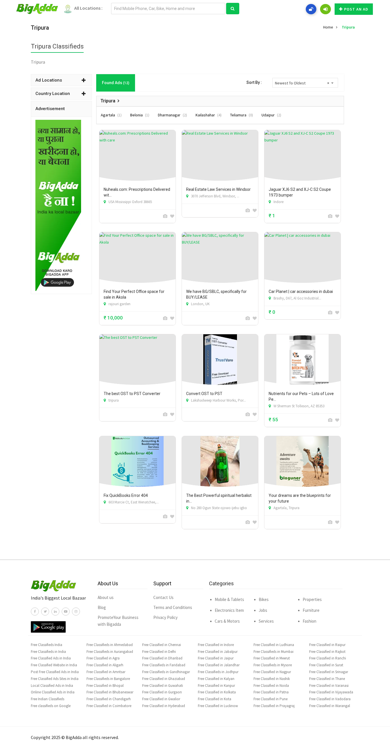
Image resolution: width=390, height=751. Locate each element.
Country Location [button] (52, 93)
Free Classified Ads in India (51, 658)
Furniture (311, 610)
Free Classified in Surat (326, 665)
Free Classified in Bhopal (105, 685)
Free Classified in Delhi (159, 651)
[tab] (61, 80)
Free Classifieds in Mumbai (273, 651)
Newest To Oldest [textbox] (302, 83)
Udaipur (271, 115)
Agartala (111, 115)
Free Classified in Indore (216, 644)
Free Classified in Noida (271, 685)
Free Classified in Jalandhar (219, 665)
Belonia (139, 115)
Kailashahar (209, 115)
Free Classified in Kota (214, 699)
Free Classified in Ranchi (327, 658)
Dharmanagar (172, 115)
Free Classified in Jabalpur (218, 651)
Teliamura (241, 115)
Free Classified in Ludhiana (274, 644)
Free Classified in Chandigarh (109, 699)
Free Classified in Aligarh (105, 665)
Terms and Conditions (172, 607)
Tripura (348, 27)
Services (266, 621)
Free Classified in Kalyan (216, 678)
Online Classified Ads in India (53, 692)
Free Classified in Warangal (329, 705)
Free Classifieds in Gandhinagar (166, 671)
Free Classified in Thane (327, 678)
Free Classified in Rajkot (327, 651)
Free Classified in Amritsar (106, 671)
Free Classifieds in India (48, 651)
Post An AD (356, 9)
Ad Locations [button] (48, 80)
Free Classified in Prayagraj (274, 705)
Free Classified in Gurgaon (162, 692)
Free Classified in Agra (103, 658)
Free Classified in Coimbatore (109, 705)
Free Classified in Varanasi (329, 685)
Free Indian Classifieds (47, 699)
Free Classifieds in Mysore (273, 665)
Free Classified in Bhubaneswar (110, 692)
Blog (102, 607)
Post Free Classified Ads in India (55, 671)
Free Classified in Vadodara (330, 699)
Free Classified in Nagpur (272, 671)
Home (328, 27)
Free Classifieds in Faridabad (163, 665)
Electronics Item (229, 610)
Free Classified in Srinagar (328, 671)
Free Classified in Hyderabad (163, 705)
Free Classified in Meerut (272, 658)
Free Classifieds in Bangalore (108, 678)
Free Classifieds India (46, 644)
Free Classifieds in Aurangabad (110, 651)
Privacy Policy (165, 617)
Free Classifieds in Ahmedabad (110, 644)
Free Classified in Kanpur (216, 685)
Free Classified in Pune (271, 699)
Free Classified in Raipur (327, 644)
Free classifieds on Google (51, 705)
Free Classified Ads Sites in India (55, 678)
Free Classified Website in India (54, 665)
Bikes (264, 599)
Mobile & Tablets (229, 599)
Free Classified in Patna (271, 692)
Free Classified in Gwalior (161, 699)
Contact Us (163, 597)
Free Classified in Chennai (161, 644)
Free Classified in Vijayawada (331, 692)
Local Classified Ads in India (52, 685)
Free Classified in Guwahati (162, 685)
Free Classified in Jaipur (216, 658)
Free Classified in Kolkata (217, 692)
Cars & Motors (227, 621)
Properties (312, 599)
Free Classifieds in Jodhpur (218, 671)
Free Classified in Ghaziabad (163, 678)
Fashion (309, 621)
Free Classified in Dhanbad (162, 658)
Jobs (263, 610)
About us (106, 597)
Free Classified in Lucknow (218, 705)
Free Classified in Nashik (272, 678)
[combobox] (305, 83)
